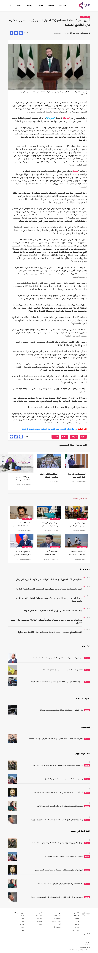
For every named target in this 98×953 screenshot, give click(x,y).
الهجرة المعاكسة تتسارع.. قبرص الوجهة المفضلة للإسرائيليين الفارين (49, 589)
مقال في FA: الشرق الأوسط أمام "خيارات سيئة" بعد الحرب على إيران (49, 579)
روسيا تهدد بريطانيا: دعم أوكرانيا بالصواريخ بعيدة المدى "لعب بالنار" (22, 553)
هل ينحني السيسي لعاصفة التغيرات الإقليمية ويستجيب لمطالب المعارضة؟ (56, 658)
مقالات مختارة (56, 921)
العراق (22, 915)
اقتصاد (40, 5)
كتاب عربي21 (56, 915)
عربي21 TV (38, 915)
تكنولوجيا (39, 921)
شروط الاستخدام (85, 947)
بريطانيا (22, 924)
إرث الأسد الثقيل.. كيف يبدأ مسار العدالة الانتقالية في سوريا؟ (49, 476)
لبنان (22, 930)
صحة (40, 924)
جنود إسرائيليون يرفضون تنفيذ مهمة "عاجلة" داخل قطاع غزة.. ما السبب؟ (58, 765)
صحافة (77, 927)
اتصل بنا (87, 944)
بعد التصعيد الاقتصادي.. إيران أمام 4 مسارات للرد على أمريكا (53, 610)
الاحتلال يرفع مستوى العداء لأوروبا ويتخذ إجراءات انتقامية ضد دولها (50, 632)
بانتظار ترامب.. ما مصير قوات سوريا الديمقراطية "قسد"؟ (63, 670)
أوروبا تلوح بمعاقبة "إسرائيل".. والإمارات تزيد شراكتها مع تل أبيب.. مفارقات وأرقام (77, 553)
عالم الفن (39, 918)
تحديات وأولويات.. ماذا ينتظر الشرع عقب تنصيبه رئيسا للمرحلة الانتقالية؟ (76, 476)
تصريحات (66, 118)
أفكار (59, 924)
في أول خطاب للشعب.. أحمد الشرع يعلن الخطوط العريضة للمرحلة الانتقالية (50, 429)
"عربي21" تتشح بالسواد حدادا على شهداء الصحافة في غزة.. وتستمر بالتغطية (55, 738)
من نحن (88, 942)
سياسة (51, 5)
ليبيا (23, 918)
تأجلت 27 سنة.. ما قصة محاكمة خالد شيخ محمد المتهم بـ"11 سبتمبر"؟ (22, 524)
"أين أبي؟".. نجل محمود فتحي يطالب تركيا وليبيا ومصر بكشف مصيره (59, 792)
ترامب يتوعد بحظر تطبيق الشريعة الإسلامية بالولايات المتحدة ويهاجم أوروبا (57, 820)
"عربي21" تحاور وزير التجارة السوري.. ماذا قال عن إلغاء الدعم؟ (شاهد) (22, 478)
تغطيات (19, 5)
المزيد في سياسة (80, 498)
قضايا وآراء (57, 918)
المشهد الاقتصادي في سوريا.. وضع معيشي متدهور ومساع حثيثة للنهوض (56, 681)
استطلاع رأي (56, 927)
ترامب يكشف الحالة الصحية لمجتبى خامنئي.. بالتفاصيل (64, 779)
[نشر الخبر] (11, 33)
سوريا (75, 171)
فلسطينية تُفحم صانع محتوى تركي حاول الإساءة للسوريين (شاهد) (60, 806)
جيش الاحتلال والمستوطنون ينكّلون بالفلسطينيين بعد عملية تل (61, 710)
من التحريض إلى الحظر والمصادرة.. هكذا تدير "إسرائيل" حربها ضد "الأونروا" (49, 524)
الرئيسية (62, 5)
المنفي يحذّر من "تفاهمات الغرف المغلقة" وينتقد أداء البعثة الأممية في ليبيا (49, 553)
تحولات (55, 437)
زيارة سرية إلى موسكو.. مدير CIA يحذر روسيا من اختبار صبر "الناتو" (76, 524)
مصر (22, 927)
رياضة (29, 5)
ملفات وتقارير (85, 16)
